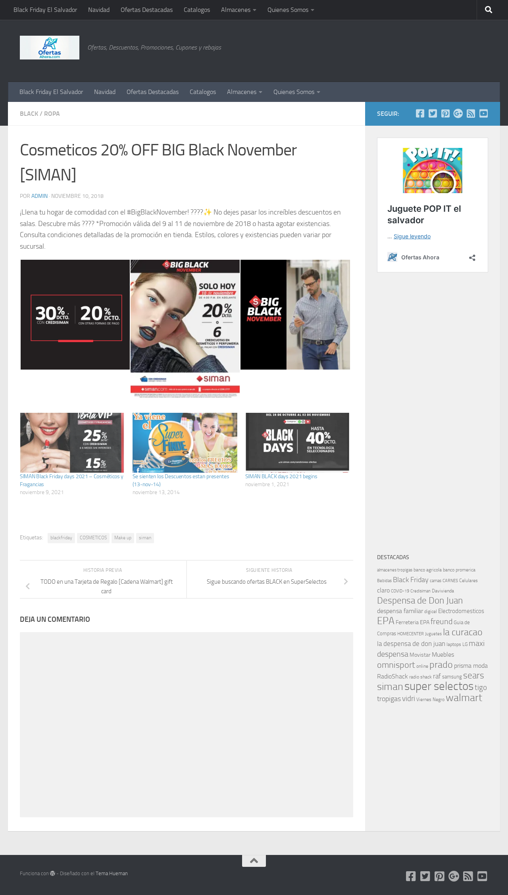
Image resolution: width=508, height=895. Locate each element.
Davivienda (443, 591)
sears (473, 675)
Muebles (443, 654)
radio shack (420, 677)
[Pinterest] (445, 113)
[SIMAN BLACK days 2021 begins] (297, 443)
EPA (385, 621)
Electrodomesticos (461, 611)
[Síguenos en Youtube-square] (483, 113)
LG (465, 644)
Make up (122, 537)
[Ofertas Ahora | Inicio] (49, 47)
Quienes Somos (287, 9)
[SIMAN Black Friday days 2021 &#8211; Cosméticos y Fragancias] (72, 443)
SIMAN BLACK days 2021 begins (281, 476)
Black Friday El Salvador (45, 9)
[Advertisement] (448, 49)
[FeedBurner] (470, 113)
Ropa (52, 113)
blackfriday (61, 537)
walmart (464, 697)
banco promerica (459, 570)
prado (441, 664)
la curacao (463, 632)
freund (441, 621)
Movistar (420, 655)
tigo (481, 687)
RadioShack (392, 676)
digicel (430, 611)
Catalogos (197, 9)
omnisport (396, 664)
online (422, 666)
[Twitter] (432, 113)
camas (435, 580)
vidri (408, 698)
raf (437, 676)
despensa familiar (400, 611)
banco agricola (428, 570)
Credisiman (420, 591)
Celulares (468, 580)
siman (145, 537)
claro (383, 590)
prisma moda (471, 665)
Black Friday (411, 579)
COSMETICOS (93, 537)
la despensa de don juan (411, 644)
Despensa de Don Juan (420, 600)
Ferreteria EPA (412, 622)
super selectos (438, 686)
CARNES (450, 580)
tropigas (389, 698)
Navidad (99, 9)
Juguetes (433, 633)
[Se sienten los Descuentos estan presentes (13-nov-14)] (185, 443)
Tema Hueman (112, 873)
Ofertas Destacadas (147, 9)
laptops (453, 644)
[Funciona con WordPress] (52, 873)
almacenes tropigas (394, 570)
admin (39, 196)
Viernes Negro (430, 699)
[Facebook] (420, 113)
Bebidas (384, 580)
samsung (452, 677)
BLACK (29, 113)
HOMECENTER (410, 633)
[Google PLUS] (458, 113)
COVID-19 (400, 591)
